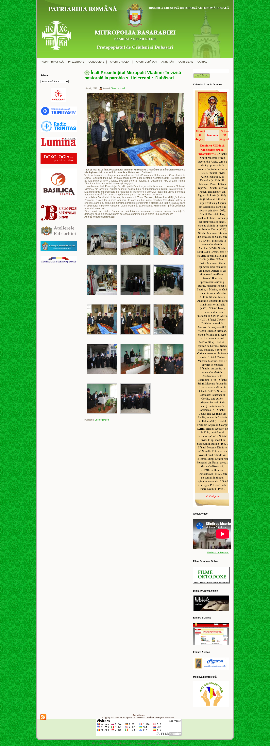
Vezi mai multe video (218, 552)
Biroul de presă (118, 88)
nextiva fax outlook (169, 743)
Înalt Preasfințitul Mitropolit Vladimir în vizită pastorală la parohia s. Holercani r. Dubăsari (132, 75)
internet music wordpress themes (129, 743)
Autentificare (139, 715)
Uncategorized (102, 420)
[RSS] (43, 717)
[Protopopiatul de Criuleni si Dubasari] (135, 29)
